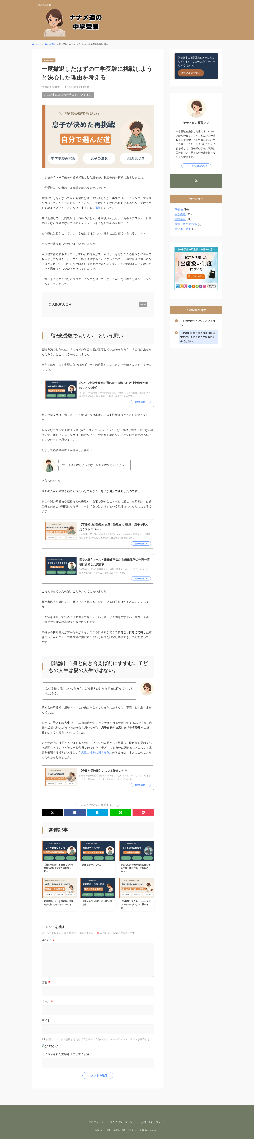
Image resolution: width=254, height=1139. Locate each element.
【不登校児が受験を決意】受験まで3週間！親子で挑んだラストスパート (114, 527)
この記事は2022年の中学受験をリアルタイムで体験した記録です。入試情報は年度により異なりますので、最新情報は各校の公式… (114, 536)
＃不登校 (72, 87)
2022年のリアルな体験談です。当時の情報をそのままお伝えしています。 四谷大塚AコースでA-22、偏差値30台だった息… (114, 571)
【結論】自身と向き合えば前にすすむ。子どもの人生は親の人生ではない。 (197, 337)
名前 (46, 982)
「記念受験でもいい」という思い (197, 323)
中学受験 (180, 214)
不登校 (179, 209)
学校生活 (180, 219)
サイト (46, 1020)
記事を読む (140, 402)
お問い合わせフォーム (153, 1122)
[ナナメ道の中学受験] (75, 22)
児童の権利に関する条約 (96, 752)
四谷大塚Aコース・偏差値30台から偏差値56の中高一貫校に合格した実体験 (114, 562)
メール (48, 1001)
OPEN (143, 304)
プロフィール (96, 1122)
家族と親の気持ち (186, 224)
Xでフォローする (190, 72)
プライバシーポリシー (122, 1122)
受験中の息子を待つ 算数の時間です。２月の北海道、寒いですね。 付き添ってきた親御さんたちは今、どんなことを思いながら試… (115, 777)
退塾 (98, 207)
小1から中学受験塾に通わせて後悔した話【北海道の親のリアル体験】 (114, 385)
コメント (48, 939)
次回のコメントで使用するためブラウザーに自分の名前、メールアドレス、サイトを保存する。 (99, 1039)
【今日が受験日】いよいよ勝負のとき (103, 770)
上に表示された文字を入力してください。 (68, 1054)
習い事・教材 (183, 228)
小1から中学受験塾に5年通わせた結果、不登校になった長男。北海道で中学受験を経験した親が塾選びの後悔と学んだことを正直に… (114, 394)
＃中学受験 (83, 87)
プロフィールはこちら (195, 166)
